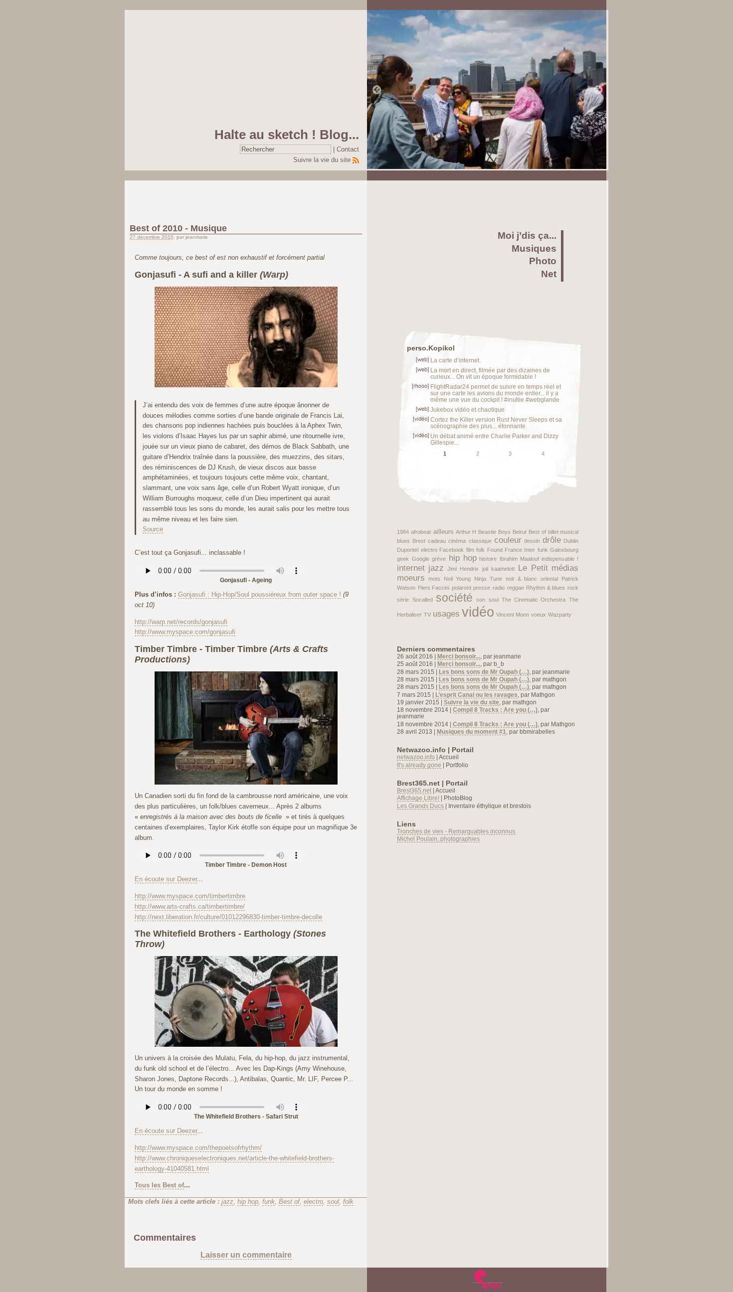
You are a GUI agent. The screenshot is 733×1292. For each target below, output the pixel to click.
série (403, 600)
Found (495, 550)
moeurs (411, 578)
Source (153, 529)
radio (499, 588)
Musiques (534, 248)
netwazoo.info (416, 757)
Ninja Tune (488, 579)
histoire (488, 559)
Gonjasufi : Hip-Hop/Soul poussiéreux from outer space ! (259, 594)
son (480, 600)
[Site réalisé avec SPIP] (488, 1279)
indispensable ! (560, 559)
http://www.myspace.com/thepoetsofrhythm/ (198, 1147)
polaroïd (461, 588)
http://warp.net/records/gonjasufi (181, 622)
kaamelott (503, 569)
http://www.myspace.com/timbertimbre (190, 896)
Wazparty (559, 615)
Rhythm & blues (545, 588)
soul (333, 1201)
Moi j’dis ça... (527, 235)
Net (548, 274)
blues (403, 541)
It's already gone (419, 765)
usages (446, 614)
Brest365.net (414, 790)
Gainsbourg (564, 550)
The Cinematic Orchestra (533, 600)
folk (348, 1201)
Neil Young (457, 579)
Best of (289, 1201)
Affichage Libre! (418, 798)
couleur (508, 540)
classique (480, 541)
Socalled (422, 600)
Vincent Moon (512, 615)
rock (572, 588)
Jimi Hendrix (463, 569)
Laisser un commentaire (246, 1255)
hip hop (247, 1201)
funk (268, 1201)
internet (411, 568)
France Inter (520, 550)
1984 (403, 532)
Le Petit (533, 568)
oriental (549, 579)
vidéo (478, 612)
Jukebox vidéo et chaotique (467, 409)
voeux (538, 615)
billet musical (563, 532)
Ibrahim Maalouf (519, 559)
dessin (532, 541)
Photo (542, 261)
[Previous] (377, 90)
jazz (227, 1201)
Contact (348, 149)
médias (564, 568)
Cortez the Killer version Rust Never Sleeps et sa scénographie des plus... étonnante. (496, 422)
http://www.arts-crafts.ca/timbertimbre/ (190, 906)
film (470, 550)
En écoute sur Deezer (166, 879)
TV (427, 615)
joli (485, 569)
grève (439, 559)
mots (434, 579)
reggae (515, 588)
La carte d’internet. (455, 360)
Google (420, 559)
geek (403, 559)
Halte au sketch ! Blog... (286, 134)
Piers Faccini (434, 588)
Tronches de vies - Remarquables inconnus (456, 831)
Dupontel (407, 550)
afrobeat (421, 532)
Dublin (570, 541)
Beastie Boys (494, 532)
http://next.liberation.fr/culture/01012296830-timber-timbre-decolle (228, 917)
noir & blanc (521, 579)
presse (481, 588)
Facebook (451, 550)
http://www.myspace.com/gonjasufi (185, 632)
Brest (418, 541)
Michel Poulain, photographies (438, 838)
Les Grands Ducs (420, 806)
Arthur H (466, 532)
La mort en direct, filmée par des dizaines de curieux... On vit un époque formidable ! (490, 373)
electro (313, 1201)
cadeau (437, 541)
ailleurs (443, 531)
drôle (552, 540)
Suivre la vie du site (322, 159)
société (454, 597)
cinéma (457, 541)
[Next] (598, 90)
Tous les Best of (159, 1185)
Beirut (520, 532)
